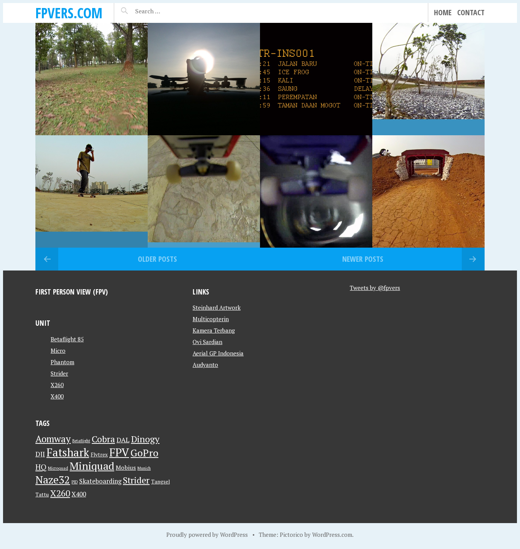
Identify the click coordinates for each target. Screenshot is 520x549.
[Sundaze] (428, 191)
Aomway (53, 438)
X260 (57, 385)
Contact (471, 12)
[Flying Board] (316, 191)
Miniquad (92, 466)
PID (75, 482)
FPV (119, 452)
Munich (144, 468)
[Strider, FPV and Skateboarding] (91, 191)
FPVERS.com (68, 12)
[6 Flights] (316, 79)
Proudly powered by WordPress (207, 534)
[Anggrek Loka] (91, 79)
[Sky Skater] (204, 191)
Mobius (126, 467)
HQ (40, 467)
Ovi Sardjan (207, 342)
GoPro (144, 452)
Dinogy (145, 439)
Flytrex (99, 454)
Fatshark (67, 452)
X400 (57, 396)
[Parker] (428, 79)
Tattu (42, 494)
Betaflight (81, 440)
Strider (59, 373)
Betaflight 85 (67, 339)
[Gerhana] (204, 79)
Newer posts (362, 259)
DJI (40, 453)
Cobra (103, 439)
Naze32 (52, 479)
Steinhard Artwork (217, 307)
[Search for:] (166, 11)
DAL (122, 439)
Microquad (58, 468)
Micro (58, 350)
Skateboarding (100, 481)
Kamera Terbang (214, 330)
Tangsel (160, 481)
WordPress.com (332, 534)
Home (442, 12)
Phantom (62, 362)
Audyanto (205, 364)
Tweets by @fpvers (375, 287)
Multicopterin (211, 319)
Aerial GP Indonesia (218, 353)
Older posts (157, 259)
